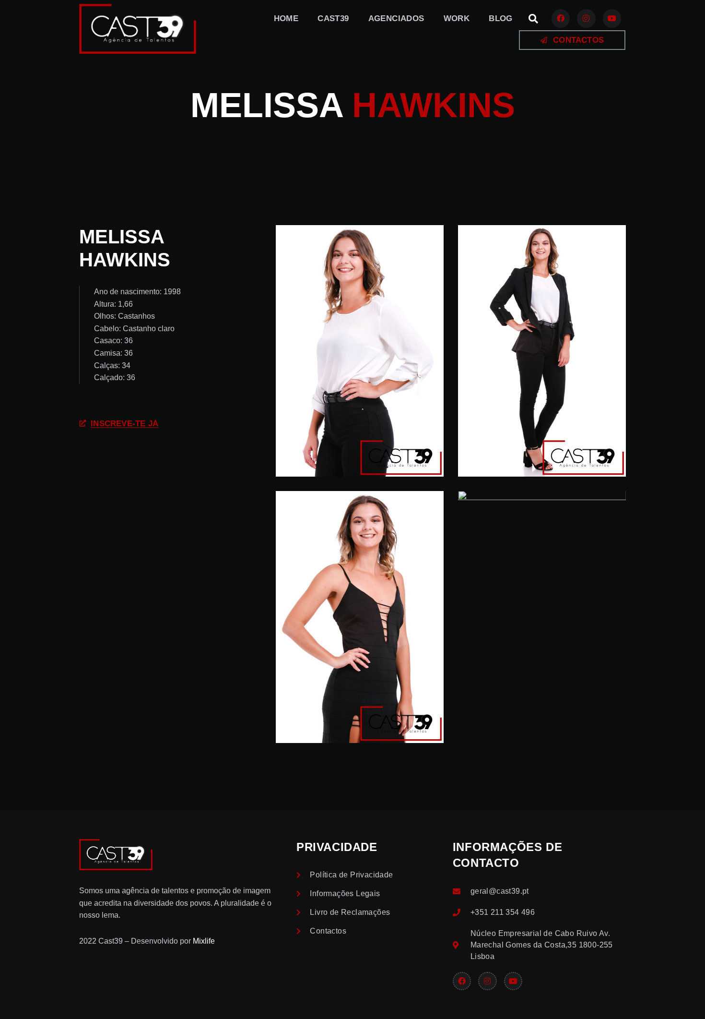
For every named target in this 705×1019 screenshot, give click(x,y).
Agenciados (396, 18)
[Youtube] (612, 18)
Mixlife (204, 941)
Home (286, 18)
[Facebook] (561, 18)
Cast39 (333, 18)
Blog (501, 18)
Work (457, 18)
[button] (533, 18)
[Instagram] (586, 18)
